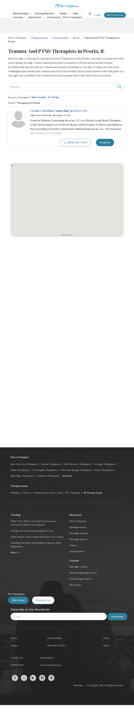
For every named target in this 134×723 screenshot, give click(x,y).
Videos (73, 545)
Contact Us (17, 657)
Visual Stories (76, 551)
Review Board (54, 638)
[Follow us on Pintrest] (51, 678)
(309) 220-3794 (77, 142)
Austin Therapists (104, 470)
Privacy (14, 645)
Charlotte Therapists (48, 475)
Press (106, 638)
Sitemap (78, 685)
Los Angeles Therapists (44, 470)
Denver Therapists (50, 464)
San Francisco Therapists (77, 464)
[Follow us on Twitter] (24, 678)
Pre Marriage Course (80, 578)
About (14, 638)
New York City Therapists (24, 464)
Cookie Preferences (50, 665)
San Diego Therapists (22, 475)
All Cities (67, 475)
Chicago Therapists (104, 464)
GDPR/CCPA (17, 665)
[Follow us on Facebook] (15, 678)
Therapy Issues (19, 486)
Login (98, 15)
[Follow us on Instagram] (42, 678)
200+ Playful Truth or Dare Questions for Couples (37, 536)
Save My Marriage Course (83, 572)
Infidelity (15, 492)
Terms (106, 645)
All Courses (75, 584)
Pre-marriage (73, 492)
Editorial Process (56, 645)
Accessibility (46, 657)
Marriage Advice (78, 527)
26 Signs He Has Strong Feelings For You (32, 530)
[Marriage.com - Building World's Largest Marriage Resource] (67, 6)
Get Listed (18, 600)
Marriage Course (78, 566)
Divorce (27, 492)
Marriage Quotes (78, 539)
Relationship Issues (45, 492)
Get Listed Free (115, 15)
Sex (60, 492)
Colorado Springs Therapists (75, 470)
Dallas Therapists (20, 470)
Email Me (105, 142)
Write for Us (43, 600)
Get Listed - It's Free (45, 97)
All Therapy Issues (93, 492)
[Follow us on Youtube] (33, 678)
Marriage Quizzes (78, 533)
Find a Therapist (20, 457)
